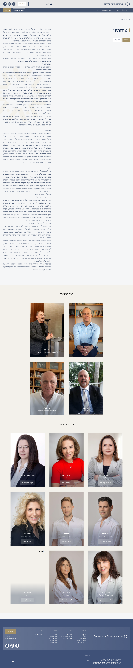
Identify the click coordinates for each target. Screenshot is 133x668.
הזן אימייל (87, 656)
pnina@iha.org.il (105, 600)
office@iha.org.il (10, 638)
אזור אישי (22, 4)
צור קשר (7, 10)
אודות (117, 10)
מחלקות (84, 630)
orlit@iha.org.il (27, 600)
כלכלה (84, 636)
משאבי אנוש (82, 638)
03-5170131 (10, 636)
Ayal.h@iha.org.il (105, 541)
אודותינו (69, 634)
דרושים (98, 10)
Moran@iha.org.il (27, 483)
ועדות (55, 630)
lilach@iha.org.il (66, 600)
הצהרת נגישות (67, 638)
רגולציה (84, 634)
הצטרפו (126, 40)
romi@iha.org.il (66, 483)
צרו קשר (117, 40)
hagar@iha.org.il (105, 483)
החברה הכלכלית (19, 10)
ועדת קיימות (53, 640)
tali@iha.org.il (27, 541)
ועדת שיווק (54, 634)
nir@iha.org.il (66, 541)
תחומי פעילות (125, 10)
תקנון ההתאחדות (66, 636)
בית (129, 19)
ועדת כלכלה (53, 636)
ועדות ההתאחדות (107, 10)
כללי (41, 630)
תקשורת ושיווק (81, 640)
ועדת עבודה (53, 642)
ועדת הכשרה (53, 638)
